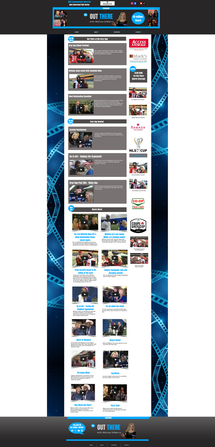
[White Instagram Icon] (82, 430)
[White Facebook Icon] (72, 430)
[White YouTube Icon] (78, 430)
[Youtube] (141, 3)
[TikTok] (144, 3)
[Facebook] (135, 3)
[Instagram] (132, 3)
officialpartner (138, 62)
